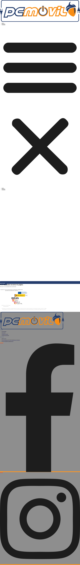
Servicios (3, 23)
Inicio (3, 23)
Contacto (3, 24)
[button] (40, 106)
